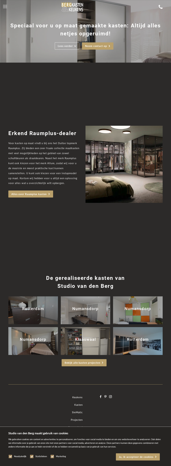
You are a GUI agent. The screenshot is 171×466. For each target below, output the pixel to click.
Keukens (77, 397)
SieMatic (77, 412)
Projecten (77, 419)
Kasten (78, 404)
